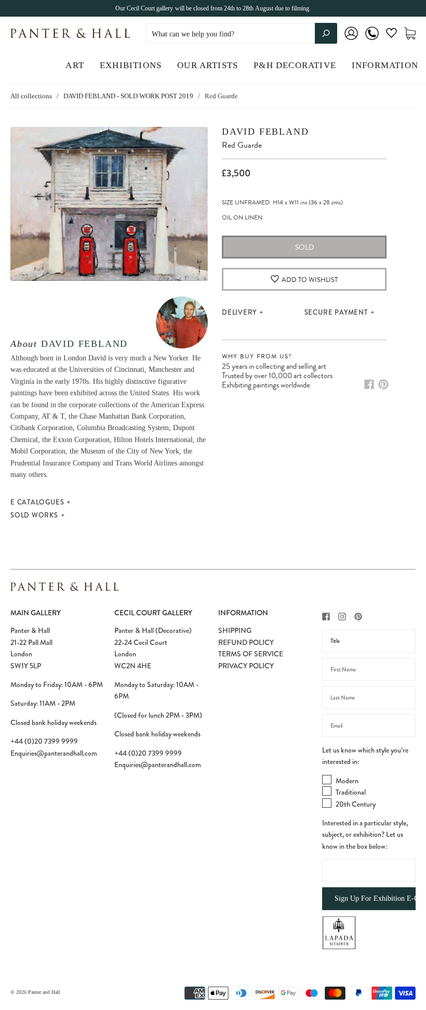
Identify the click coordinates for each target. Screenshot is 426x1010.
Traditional (351, 792)
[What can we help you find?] (241, 34)
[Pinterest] (383, 384)
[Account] (351, 40)
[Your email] (369, 725)
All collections (31, 96)
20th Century (356, 804)
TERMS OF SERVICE (250, 654)
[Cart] (410, 33)
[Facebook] (369, 384)
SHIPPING (234, 630)
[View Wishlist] (391, 35)
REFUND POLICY (246, 642)
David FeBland (84, 344)
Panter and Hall (44, 992)
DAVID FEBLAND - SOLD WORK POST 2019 (128, 96)
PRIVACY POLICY (246, 666)
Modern (347, 780)
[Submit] (326, 33)
